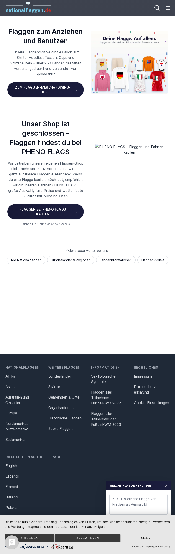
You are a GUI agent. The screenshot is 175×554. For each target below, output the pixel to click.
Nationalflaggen (22, 367)
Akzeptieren (87, 538)
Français (12, 486)
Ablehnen (29, 538)
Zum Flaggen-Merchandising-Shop (43, 89)
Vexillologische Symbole (103, 379)
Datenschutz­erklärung (145, 389)
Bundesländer (59, 376)
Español (12, 476)
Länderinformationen (116, 260)
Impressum (143, 376)
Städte (54, 386)
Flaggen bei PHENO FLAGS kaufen (43, 211)
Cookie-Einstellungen (151, 402)
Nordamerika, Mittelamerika (16, 426)
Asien (10, 386)
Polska (11, 507)
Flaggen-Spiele (153, 260)
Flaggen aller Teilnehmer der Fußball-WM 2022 (106, 397)
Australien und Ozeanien (17, 400)
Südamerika (15, 439)
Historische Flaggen (65, 418)
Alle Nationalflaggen (26, 260)
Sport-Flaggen (60, 428)
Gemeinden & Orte (64, 397)
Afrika (10, 376)
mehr (146, 538)
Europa (11, 413)
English (11, 465)
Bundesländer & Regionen (70, 260)
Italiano (11, 497)
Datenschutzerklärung (158, 546)
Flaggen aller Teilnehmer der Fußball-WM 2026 (106, 419)
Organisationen (61, 407)
